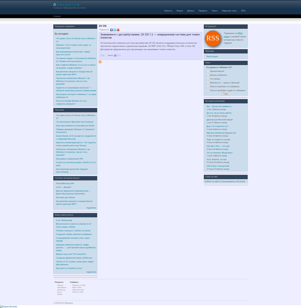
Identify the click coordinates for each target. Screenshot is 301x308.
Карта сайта (77, 287)
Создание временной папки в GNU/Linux (74, 258)
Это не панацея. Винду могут (220, 153)
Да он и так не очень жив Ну (219, 113)
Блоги (59, 292)
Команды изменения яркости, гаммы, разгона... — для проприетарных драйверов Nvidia (75, 248)
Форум (180, 11)
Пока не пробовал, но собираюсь (224, 86)
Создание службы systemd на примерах (74, 234)
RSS (243, 11)
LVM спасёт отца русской (218, 166)
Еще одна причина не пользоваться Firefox (75, 126)
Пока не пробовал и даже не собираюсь (227, 90)
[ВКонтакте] (111, 30)
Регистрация (212, 56)
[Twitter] (114, 30)
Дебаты (190, 11)
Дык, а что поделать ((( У (218, 126)
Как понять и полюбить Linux (69, 268)
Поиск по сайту (78, 292)
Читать (110, 55)
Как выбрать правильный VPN (69, 159)
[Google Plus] (118, 30)
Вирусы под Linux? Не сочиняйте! (71, 254)
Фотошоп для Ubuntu (65, 197)
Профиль (203, 11)
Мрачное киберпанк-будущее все (221, 133)
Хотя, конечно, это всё (217, 159)
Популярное (61, 287)
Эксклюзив (61, 290)
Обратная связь (229, 11)
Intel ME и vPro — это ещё (218, 146)
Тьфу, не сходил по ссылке (218, 140)
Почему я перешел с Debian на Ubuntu (73, 231)
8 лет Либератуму (64, 220)
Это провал (214, 79)
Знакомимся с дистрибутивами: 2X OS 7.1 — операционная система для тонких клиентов (150, 36)
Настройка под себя (65, 183)
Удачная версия (216, 71)
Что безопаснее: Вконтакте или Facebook (74, 122)
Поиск (214, 11)
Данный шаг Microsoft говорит (220, 120)
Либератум (66, 4)
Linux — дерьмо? (63, 187)
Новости (168, 11)
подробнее (91, 208)
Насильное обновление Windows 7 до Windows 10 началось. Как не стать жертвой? (73, 81)
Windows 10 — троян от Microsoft (224, 83)
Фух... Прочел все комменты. (219, 106)
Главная (57, 16)
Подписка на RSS (78, 285)
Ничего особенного (218, 75)
